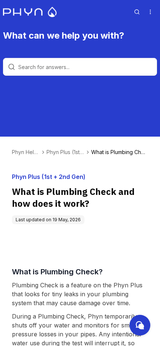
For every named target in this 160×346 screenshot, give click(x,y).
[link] (119, 152)
